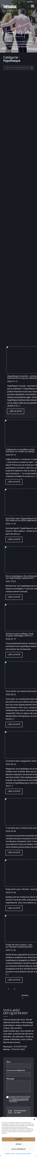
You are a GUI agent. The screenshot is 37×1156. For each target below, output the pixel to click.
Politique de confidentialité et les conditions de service (19, 1099)
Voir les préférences (18, 1149)
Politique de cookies (10, 1153)
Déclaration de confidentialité (23, 1153)
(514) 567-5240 (18, 1050)
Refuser (18, 1144)
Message (10, 1079)
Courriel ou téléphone (15, 1071)
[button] (34, 1119)
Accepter (18, 1139)
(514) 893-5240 (20, 1047)
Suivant (25, 995)
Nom (8, 1062)
